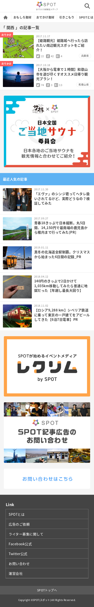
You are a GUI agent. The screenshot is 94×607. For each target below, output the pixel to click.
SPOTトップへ (47, 590)
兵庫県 (85, 55)
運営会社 (16, 573)
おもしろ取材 (22, 17)
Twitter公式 (18, 553)
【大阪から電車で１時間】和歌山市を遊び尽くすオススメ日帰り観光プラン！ (62, 74)
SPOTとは (86, 17)
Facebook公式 (20, 543)
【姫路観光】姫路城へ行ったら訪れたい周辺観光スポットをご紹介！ (62, 45)
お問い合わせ (19, 563)
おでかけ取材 (45, 17)
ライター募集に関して (26, 534)
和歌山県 (84, 84)
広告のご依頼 (19, 524)
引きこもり (66, 17)
